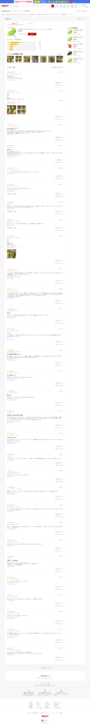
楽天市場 (3, 14)
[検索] (52, 6)
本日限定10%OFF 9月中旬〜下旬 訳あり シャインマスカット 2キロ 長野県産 (20, 14)
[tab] (15, 23)
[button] (60, 6)
